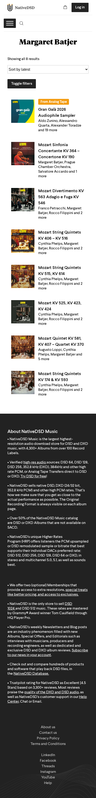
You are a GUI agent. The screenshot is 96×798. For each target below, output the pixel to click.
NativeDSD (21, 7)
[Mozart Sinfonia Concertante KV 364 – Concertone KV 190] (22, 153)
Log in (80, 7)
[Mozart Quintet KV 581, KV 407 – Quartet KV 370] (22, 347)
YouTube (48, 777)
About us (48, 727)
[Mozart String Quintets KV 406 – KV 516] (22, 241)
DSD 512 (28, 608)
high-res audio (34, 462)
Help (48, 783)
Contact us (48, 733)
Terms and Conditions (48, 744)
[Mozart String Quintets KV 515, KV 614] (22, 276)
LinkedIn (48, 755)
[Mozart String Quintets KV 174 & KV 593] (22, 382)
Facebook (48, 761)
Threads (48, 766)
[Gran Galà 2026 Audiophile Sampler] (22, 111)
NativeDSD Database (31, 674)
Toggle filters (21, 84)
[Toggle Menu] (10, 23)
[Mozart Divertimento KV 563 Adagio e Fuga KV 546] (22, 199)
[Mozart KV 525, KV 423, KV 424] (22, 311)
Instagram (48, 772)
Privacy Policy (48, 738)
